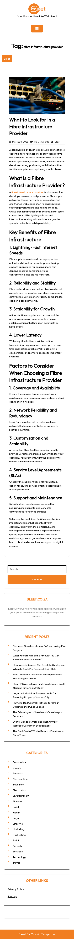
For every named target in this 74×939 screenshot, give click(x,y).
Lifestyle (18, 823)
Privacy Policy (16, 889)
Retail (16, 840)
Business (18, 773)
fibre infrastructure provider (27, 192)
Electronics (19, 790)
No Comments (41, 141)
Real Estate (19, 834)
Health (16, 812)
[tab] (37, 28)
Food (16, 806)
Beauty (17, 767)
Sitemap (12, 896)
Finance (17, 801)
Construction (20, 779)
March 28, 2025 (19, 141)
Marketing (18, 829)
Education (18, 784)
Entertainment (21, 795)
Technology (19, 857)
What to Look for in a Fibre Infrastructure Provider (32, 126)
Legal (16, 818)
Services (18, 851)
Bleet (7, 58)
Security (17, 846)
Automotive (19, 762)
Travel (16, 862)
